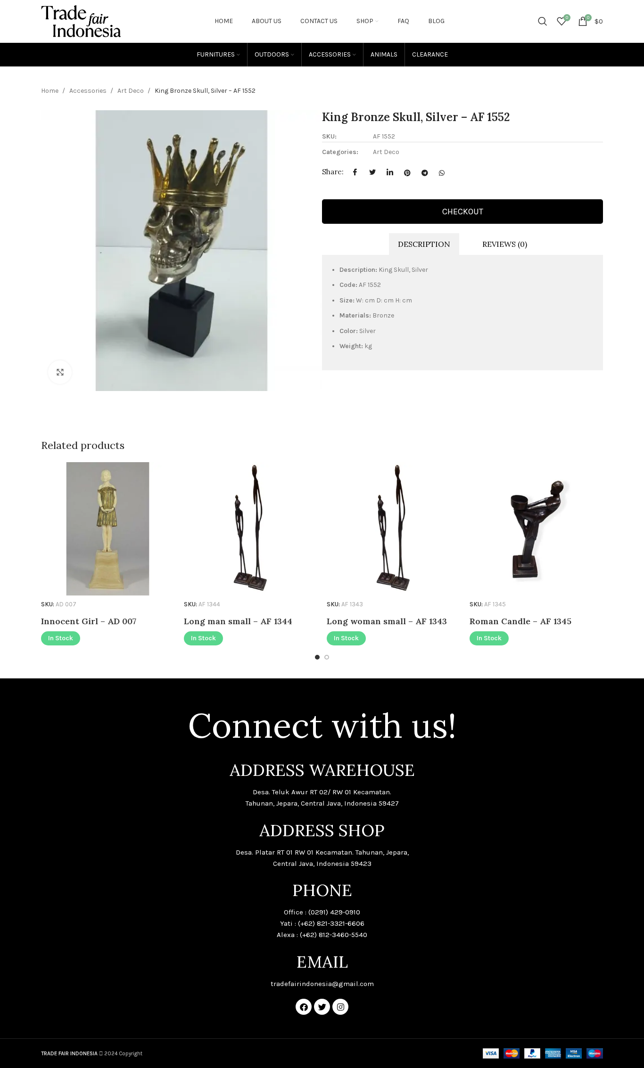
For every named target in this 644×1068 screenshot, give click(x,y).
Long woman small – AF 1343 (387, 621)
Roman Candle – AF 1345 (520, 621)
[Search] (542, 21)
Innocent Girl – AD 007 (88, 621)
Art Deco (131, 91)
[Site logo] (81, 20)
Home (50, 91)
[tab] (424, 244)
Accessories (88, 91)
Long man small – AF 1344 (238, 621)
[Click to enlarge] (60, 372)
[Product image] (107, 528)
